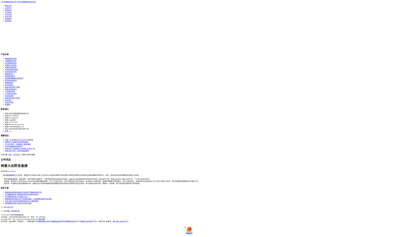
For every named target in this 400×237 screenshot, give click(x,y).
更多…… (8, 131)
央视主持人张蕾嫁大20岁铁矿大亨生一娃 (20, 148)
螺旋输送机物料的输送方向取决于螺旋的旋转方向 (23, 192)
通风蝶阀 (9, 175)
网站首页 (8, 6)
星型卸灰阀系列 (11, 80)
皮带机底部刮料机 (11, 69)
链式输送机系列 (11, 72)
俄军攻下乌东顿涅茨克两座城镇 (16, 142)
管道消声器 (9, 102)
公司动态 (16, 154)
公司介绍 (9, 207)
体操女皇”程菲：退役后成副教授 (17, 151)
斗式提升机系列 (11, 94)
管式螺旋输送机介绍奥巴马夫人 (16, 197)
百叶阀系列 (9, 85)
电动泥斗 (8, 100)
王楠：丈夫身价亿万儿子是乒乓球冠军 (19, 140)
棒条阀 (11, 179)
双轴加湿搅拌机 (11, 67)
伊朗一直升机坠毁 (13, 211)
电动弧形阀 (9, 96)
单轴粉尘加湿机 (11, 65)
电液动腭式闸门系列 (12, 98)
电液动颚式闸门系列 (12, 87)
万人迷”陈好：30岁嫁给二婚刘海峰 (18, 144)
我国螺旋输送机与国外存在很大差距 (18, 203)
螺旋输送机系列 (11, 58)
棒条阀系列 (9, 83)
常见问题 (8, 14)
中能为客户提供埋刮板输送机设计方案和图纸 (21, 201)
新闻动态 (8, 10)
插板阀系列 (9, 74)
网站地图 (41, 219)
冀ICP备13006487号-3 (120, 221)
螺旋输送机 (42, 221)
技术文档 (8, 17)
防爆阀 (7, 105)
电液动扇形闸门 (11, 89)
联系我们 (8, 21)
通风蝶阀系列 (10, 76)
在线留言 (8, 19)
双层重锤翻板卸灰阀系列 (14, 78)
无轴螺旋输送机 (11, 61)
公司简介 (8, 8)
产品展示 (8, 12)
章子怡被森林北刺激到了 (14, 146)
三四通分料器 (10, 91)
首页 (10, 154)
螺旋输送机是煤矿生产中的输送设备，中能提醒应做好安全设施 (28, 199)
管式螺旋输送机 (11, 63)
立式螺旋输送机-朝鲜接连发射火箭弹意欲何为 (22, 194)
